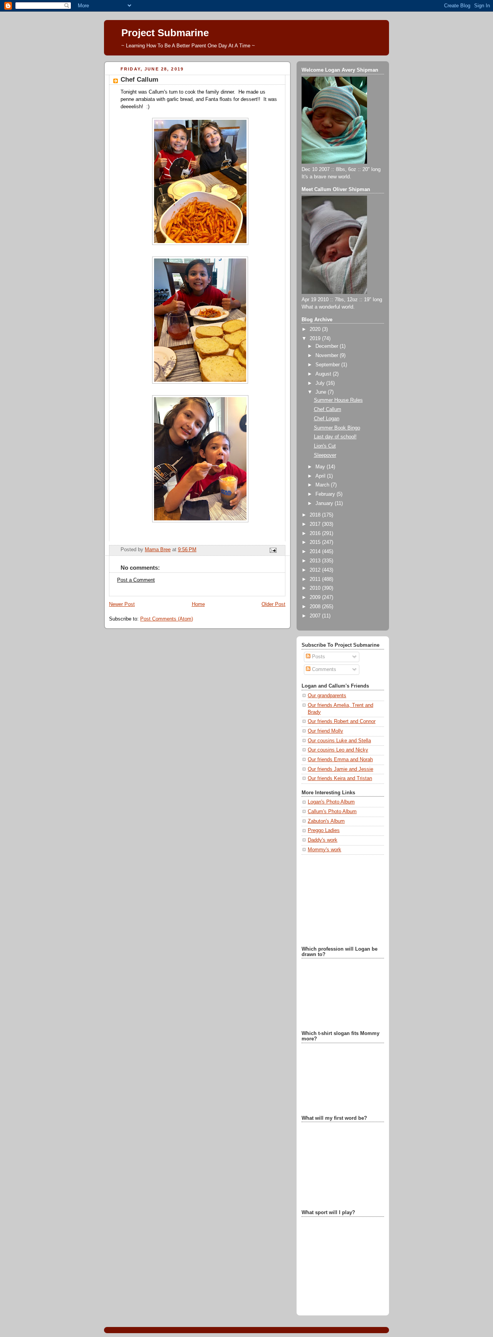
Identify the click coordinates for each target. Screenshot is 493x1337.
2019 (316, 338)
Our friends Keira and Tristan (340, 778)
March (323, 485)
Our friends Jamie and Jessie (340, 769)
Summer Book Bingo (337, 428)
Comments (323, 669)
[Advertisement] (340, 899)
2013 (316, 561)
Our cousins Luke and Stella (339, 740)
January (325, 503)
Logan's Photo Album (331, 802)
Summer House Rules (338, 400)
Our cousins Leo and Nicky (338, 750)
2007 (316, 616)
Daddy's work (322, 840)
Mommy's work (324, 849)
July (320, 383)
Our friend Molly (325, 731)
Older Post (273, 604)
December (327, 346)
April (321, 476)
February (326, 494)
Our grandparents (327, 695)
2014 (316, 551)
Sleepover (325, 455)
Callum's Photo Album (332, 811)
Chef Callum (327, 409)
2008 (316, 606)
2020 (316, 329)
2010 (316, 588)
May (321, 467)
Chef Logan (326, 418)
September (328, 364)
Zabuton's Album (326, 821)
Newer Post (122, 604)
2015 (316, 542)
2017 (316, 524)
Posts (317, 656)
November (327, 355)
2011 (316, 579)
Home (198, 604)
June (321, 392)
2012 (316, 570)
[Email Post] (273, 550)
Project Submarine (165, 33)
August (324, 374)
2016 (316, 533)
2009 (316, 597)
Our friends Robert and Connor (342, 721)
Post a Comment (136, 580)
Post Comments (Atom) (166, 619)
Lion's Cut (325, 446)
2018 (316, 515)
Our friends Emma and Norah (340, 759)
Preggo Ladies (324, 830)
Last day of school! (335, 437)
